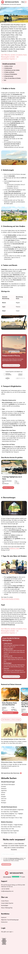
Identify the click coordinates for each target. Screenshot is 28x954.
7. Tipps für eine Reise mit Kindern (12, 78)
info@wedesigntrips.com (7, 891)
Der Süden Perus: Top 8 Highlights (9, 811)
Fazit (5, 80)
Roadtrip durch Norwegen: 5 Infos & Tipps (11, 817)
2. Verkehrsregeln (8, 68)
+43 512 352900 (5, 889)
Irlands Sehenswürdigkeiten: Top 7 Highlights (12, 813)
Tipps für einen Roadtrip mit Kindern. (10, 599)
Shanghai (3, 796)
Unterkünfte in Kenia (14, 548)
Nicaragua (3, 802)
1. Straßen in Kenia (8, 66)
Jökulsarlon (3, 788)
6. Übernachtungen (8, 76)
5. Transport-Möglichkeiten (10, 74)
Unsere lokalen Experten (7, 903)
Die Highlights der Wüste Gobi (8, 832)
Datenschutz (4, 922)
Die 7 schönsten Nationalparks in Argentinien (12, 809)
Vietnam (3, 792)
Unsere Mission (5, 901)
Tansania (3, 800)
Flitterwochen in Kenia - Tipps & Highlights (11, 762)
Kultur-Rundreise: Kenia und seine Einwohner (9, 704)
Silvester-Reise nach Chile (7, 828)
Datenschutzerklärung (14, 858)
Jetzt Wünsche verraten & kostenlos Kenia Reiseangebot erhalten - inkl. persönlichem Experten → (14, 57)
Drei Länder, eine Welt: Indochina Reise (11, 826)
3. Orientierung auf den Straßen (12, 70)
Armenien (3, 786)
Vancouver (3, 798)
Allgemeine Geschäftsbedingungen (10, 919)
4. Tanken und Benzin (9, 72)
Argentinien (4, 790)
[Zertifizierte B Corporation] (14, 941)
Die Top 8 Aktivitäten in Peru (8, 815)
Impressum (3, 917)
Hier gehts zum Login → (7, 931)
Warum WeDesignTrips (6, 907)
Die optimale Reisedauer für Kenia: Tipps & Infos (13, 739)
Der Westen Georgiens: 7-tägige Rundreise (12, 824)
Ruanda (3, 794)
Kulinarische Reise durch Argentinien (10, 830)
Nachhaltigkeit (4, 905)
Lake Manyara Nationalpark (8, 784)
